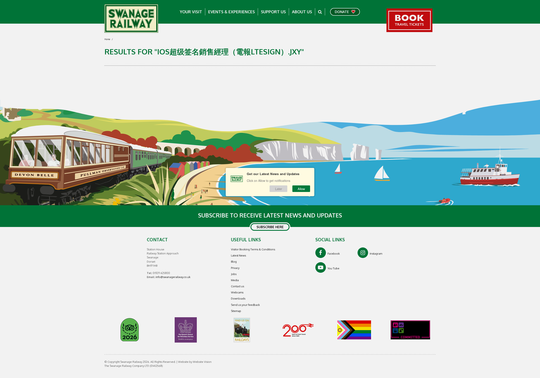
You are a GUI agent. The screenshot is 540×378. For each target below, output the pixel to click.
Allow (301, 188)
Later (278, 188)
